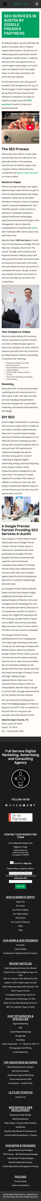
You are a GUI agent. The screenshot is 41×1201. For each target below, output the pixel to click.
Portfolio (20, 945)
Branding (21, 1040)
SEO (20, 1028)
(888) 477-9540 (22, 4)
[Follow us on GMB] (20, 805)
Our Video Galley (20, 914)
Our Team (20, 906)
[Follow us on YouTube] (24, 805)
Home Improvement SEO (21, 1079)
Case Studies (21, 949)
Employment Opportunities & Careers (20, 953)
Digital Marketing (20, 1023)
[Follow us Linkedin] (31, 805)
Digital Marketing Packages (20, 1150)
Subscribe (20, 886)
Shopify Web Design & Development (20, 1131)
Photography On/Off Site (20, 1048)
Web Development (20, 1119)
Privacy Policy (20, 1181)
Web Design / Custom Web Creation (20, 1123)
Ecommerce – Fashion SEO (20, 1083)
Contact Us (20, 1097)
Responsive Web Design (20, 1115)
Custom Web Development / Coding (20, 1135)
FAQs (20, 926)
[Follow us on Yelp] (17, 805)
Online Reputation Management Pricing (20, 1166)
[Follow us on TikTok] (28, 805)
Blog (21, 930)
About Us (20, 902)
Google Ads (20, 1036)
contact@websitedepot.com (20, 843)
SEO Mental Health (20, 1071)
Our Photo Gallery (20, 910)
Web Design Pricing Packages (20, 1158)
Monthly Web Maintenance (20, 1162)
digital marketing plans (27, 173)
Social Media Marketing (20, 1032)
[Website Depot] (21, 782)
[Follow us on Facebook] (6, 805)
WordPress (20, 1127)
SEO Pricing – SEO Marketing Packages (20, 1154)
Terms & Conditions (20, 1185)
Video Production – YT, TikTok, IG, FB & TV (20, 1044)
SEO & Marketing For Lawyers (20, 1067)
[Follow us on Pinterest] (35, 805)
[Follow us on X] (10, 805)
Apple (34, 228)
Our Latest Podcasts (20, 922)
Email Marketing (20, 1052)
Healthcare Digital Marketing (20, 1075)
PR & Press (20, 918)
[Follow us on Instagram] (14, 805)
